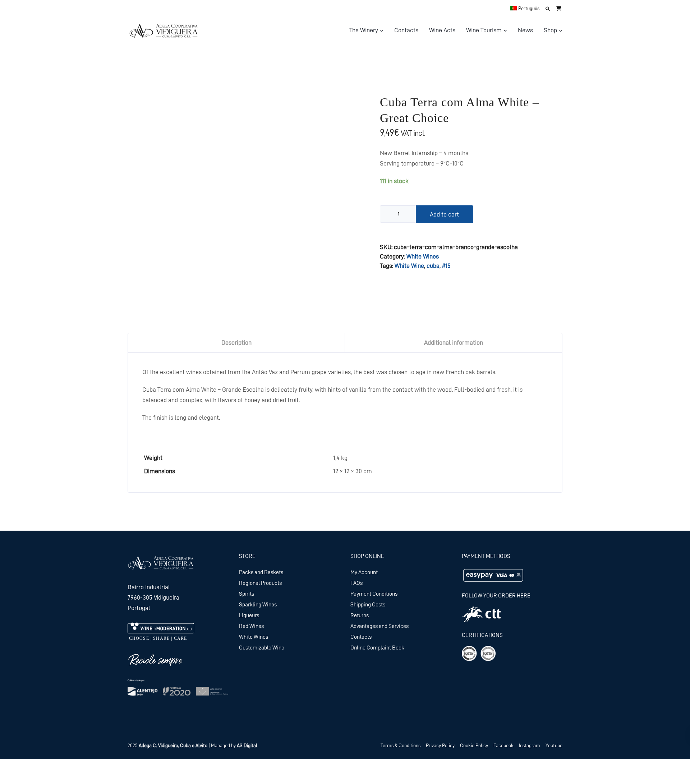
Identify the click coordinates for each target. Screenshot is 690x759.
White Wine (409, 265)
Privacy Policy (440, 745)
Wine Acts (442, 30)
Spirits (246, 594)
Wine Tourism (484, 30)
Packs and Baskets (261, 572)
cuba (433, 265)
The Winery (363, 30)
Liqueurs (249, 615)
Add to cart (444, 214)
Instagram (529, 745)
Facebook (503, 745)
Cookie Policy (474, 745)
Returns (359, 615)
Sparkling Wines (258, 604)
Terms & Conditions (400, 745)
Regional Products (260, 583)
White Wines (422, 256)
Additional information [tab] (453, 342)
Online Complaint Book (377, 648)
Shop (550, 30)
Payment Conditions (373, 594)
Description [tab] (236, 342)
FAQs (356, 583)
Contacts (406, 30)
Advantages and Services (379, 626)
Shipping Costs (367, 604)
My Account (364, 572)
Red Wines (251, 626)
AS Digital (247, 745)
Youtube (554, 745)
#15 (446, 265)
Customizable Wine (261, 648)
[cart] (558, 8)
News (525, 30)
